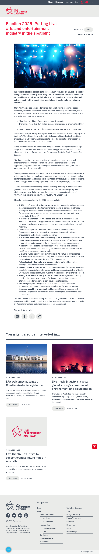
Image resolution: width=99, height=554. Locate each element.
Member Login (72, 531)
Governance (44, 542)
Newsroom (59, 2)
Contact (69, 2)
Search (92, 2)
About (50, 2)
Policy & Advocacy (73, 515)
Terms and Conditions (13, 522)
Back (88, 29)
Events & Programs (74, 518)
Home (86, 2)
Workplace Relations (74, 508)
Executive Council (49, 528)
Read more (13, 405)
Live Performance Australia (16, 10)
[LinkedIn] (32, 316)
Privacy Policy (10, 520)
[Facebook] (24, 316)
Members (46, 518)
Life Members (48, 521)
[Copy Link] (39, 316)
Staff (44, 531)
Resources (70, 521)
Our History (44, 535)
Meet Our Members (47, 515)
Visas (69, 511)
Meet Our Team (45, 525)
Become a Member (47, 538)
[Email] (17, 316)
